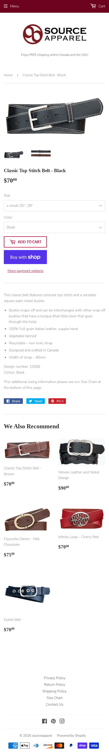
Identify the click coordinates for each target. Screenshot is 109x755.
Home (8, 75)
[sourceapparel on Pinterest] (53, 722)
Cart (101, 6)
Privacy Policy (54, 678)
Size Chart (55, 697)
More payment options (25, 270)
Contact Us (54, 704)
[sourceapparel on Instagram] (62, 722)
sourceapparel (42, 735)
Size (7, 195)
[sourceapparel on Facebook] (44, 722)
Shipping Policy (54, 691)
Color (8, 217)
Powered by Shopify (71, 735)
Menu (14, 6)
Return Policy (54, 684)
